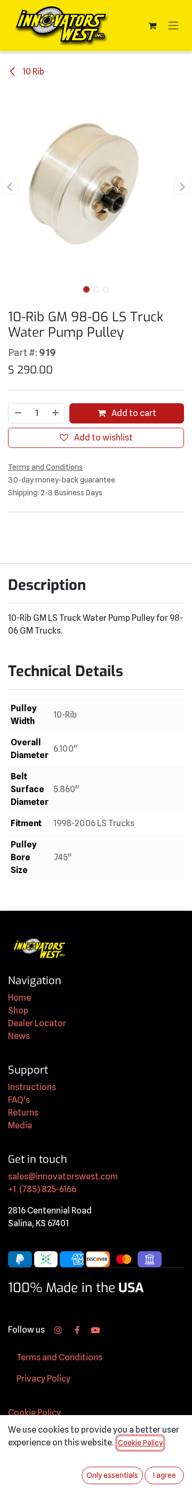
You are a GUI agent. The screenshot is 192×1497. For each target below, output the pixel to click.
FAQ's (19, 1100)
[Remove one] (18, 413)
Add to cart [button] (133, 413)
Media (20, 1125)
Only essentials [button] (112, 1475)
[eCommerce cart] (152, 25)
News (19, 1036)
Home (19, 998)
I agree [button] (164, 1475)
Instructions (32, 1087)
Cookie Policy (34, 1413)
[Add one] (56, 413)
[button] (9, 186)
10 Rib (32, 71)
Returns (23, 1113)
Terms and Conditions (59, 1357)
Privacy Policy (43, 1379)
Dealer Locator (37, 1023)
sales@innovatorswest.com (63, 1176)
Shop (18, 1010)
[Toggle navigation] (173, 26)
